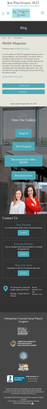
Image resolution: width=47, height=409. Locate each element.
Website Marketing (19, 403)
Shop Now (23, 273)
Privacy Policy (12, 401)
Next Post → (23, 92)
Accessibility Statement (25, 401)
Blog (9, 38)
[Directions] (8, 13)
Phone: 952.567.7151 (37, 288)
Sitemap (36, 401)
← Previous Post (23, 86)
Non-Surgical (23, 146)
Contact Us (23, 233)
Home (3, 38)
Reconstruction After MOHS (24, 161)
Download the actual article (12, 76)
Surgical (23, 133)
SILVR (29, 403)
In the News (25, 49)
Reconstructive (23, 175)
